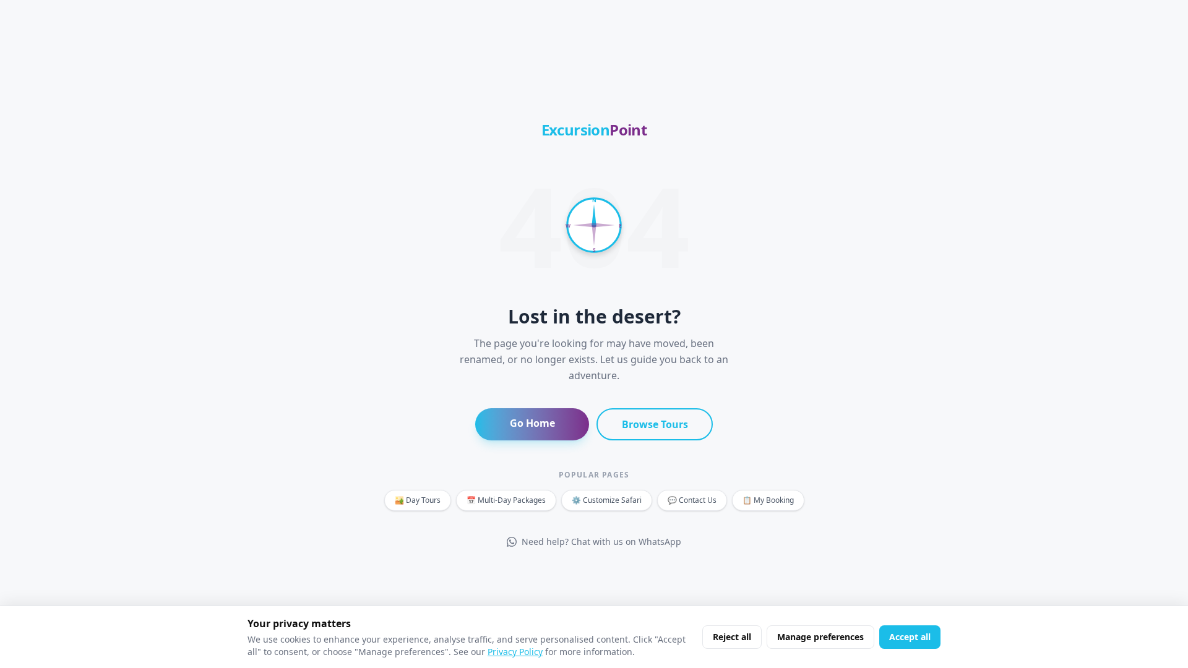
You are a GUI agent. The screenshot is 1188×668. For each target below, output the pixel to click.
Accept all (910, 637)
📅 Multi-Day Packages (506, 500)
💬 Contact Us (692, 500)
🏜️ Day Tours (418, 500)
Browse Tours (655, 424)
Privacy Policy (515, 651)
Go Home (532, 423)
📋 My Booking (768, 500)
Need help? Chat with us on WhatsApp (601, 541)
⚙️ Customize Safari (607, 500)
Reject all (732, 637)
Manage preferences (820, 637)
